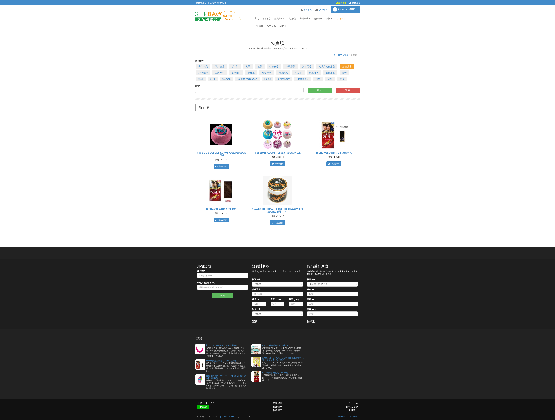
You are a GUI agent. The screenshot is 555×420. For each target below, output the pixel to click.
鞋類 (212, 78)
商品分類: (199, 60)
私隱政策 (354, 416)
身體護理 (346, 66)
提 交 (222, 295)
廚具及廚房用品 (327, 66)
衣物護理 (236, 72)
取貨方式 (256, 309)
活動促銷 (341, 18)
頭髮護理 (203, 72)
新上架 (234, 66)
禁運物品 (277, 406)
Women (226, 78)
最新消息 (266, 18)
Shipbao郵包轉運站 (226, 416)
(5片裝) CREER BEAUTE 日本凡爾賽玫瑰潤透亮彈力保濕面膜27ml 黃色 (283, 358)
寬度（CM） (276, 299)
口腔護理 (219, 72)
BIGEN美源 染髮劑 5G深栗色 (221, 209)
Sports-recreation (247, 78)
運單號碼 (201, 270)
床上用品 (283, 72)
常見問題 (292, 18)
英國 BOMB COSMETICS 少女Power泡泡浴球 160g (221, 154)
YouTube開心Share (276, 25)
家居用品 (290, 66)
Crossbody (284, 78)
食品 (248, 66)
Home (267, 78)
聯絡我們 (259, 25)
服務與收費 (352, 406)
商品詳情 (222, 166)
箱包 (200, 78)
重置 (348, 90)
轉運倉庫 (256, 279)
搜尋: (197, 85)
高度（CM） (294, 299)
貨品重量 (256, 289)
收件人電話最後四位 (206, 282)
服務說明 (278, 18)
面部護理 (219, 66)
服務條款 (341, 416)
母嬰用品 (266, 72)
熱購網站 (304, 18)
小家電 (298, 72)
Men (330, 78)
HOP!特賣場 (343, 55)
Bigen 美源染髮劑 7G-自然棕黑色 (334, 152)
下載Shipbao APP (206, 403)
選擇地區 (342, 2)
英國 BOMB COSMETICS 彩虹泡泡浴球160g (277, 152)
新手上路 (353, 403)
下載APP (330, 18)
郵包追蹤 (355, 2)
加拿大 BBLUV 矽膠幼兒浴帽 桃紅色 (222, 345)
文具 (342, 78)
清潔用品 (306, 66)
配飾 (344, 72)
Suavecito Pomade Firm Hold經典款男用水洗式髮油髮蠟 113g (277, 210)
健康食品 (274, 66)
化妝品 (251, 72)
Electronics (303, 78)
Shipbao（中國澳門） (347, 9)
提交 (320, 90)
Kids (318, 78)
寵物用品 (330, 72)
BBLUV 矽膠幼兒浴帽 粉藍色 (275, 345)
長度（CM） (257, 299)
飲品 (259, 66)
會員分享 (318, 18)
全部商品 (203, 66)
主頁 (257, 18)
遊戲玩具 (313, 72)
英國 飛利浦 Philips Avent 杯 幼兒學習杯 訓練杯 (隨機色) (226, 376)
